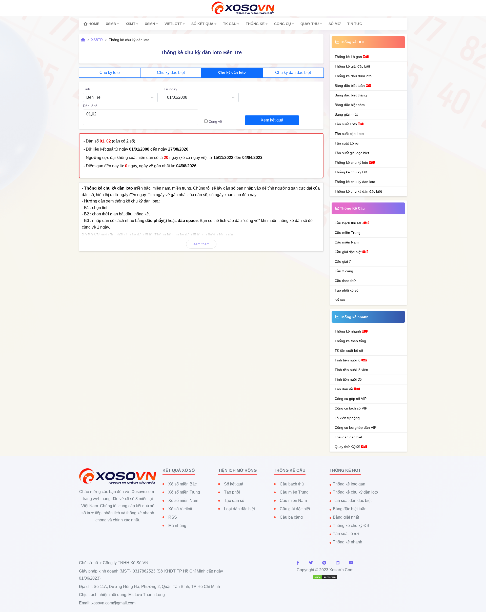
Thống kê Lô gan (349, 57)
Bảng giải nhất (346, 114)
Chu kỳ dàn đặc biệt (293, 72)
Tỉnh (86, 89)
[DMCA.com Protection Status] (325, 577)
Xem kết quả (272, 120)
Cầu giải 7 (343, 261)
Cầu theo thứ (345, 281)
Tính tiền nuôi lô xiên (351, 370)
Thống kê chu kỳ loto (352, 162)
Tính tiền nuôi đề (348, 379)
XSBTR (97, 40)
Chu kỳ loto (109, 72)
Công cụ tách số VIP (351, 408)
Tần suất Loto (346, 124)
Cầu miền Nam (347, 242)
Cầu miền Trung (347, 233)
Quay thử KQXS (348, 447)
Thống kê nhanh (348, 331)
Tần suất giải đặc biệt (352, 153)
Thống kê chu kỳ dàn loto (355, 182)
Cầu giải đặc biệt (348, 252)
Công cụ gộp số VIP (351, 399)
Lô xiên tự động (347, 418)
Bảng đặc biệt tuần (350, 86)
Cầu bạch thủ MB (349, 223)
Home (93, 24)
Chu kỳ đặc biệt (171, 72)
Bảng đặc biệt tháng (351, 95)
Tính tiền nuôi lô (348, 360)
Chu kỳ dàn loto (232, 72)
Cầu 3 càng (344, 271)
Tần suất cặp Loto (349, 134)
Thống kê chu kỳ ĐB (351, 172)
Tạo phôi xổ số (346, 290)
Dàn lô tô (90, 106)
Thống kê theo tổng (350, 341)
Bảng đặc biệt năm (350, 105)
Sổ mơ (340, 300)
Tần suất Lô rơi (347, 143)
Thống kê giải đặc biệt (352, 66)
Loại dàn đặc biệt (348, 437)
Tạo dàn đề (344, 389)
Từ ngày (170, 89)
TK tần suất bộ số (349, 351)
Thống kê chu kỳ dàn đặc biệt (358, 191)
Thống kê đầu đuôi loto (353, 76)
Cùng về (215, 121)
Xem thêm (201, 244)
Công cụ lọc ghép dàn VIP (355, 427)
